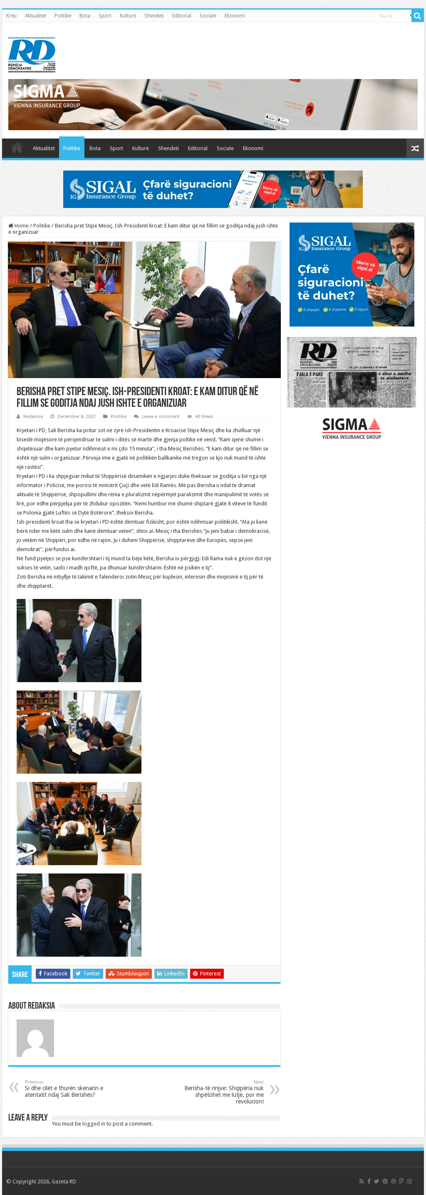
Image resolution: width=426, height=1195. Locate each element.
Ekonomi (235, 16)
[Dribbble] (393, 1181)
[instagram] (409, 1181)
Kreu (11, 16)
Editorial (181, 16)
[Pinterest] (385, 1181)
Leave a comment (161, 416)
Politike (62, 16)
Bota (84, 16)
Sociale (208, 16)
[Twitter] (376, 1181)
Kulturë (128, 16)
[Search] (417, 16)
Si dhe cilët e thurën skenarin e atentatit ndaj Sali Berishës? (64, 1088)
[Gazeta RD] (31, 53)
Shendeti (154, 16)
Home (21, 226)
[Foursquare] (401, 1181)
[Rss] (362, 1181)
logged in (93, 1124)
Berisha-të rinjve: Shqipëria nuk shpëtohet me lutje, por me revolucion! (224, 1092)
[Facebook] (369, 1181)
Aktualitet (35, 16)
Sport (105, 16)
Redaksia (33, 416)
